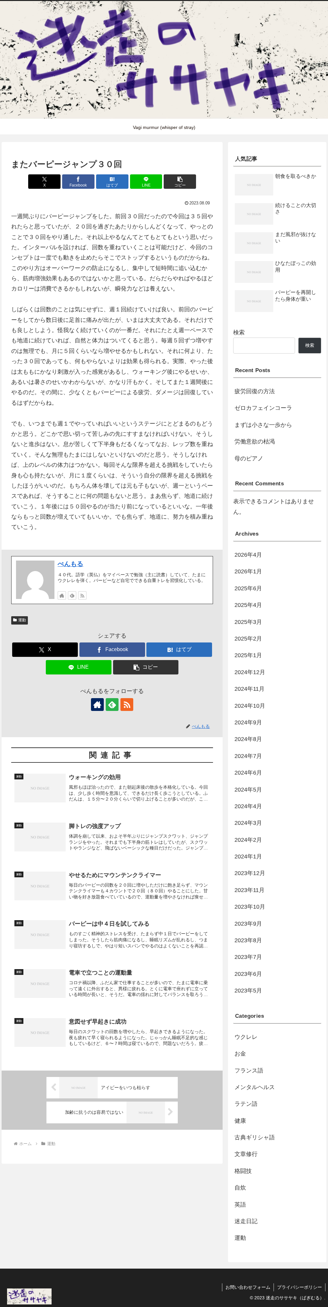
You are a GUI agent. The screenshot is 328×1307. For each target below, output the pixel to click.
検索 (239, 332)
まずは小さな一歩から (263, 425)
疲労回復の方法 (254, 391)
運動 (22, 620)
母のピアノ (248, 458)
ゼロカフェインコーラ (263, 408)
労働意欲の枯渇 (254, 441)
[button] (180, 181)
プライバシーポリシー (299, 1287)
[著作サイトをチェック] (62, 595)
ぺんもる (70, 563)
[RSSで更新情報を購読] (82, 595)
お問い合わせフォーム (248, 1287)
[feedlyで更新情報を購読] (72, 595)
